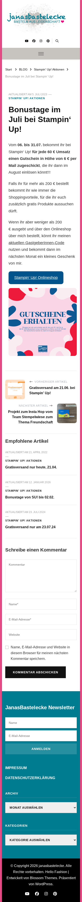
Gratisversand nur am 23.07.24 (30, 527)
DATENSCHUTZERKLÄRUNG (30, 778)
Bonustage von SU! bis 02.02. (29, 497)
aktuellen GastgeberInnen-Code (36, 243)
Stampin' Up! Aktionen (27, 98)
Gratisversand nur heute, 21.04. (31, 467)
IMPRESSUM (16, 768)
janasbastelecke (51, 866)
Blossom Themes (43, 878)
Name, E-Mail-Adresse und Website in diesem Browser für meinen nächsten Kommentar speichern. (40, 653)
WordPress (43, 884)
